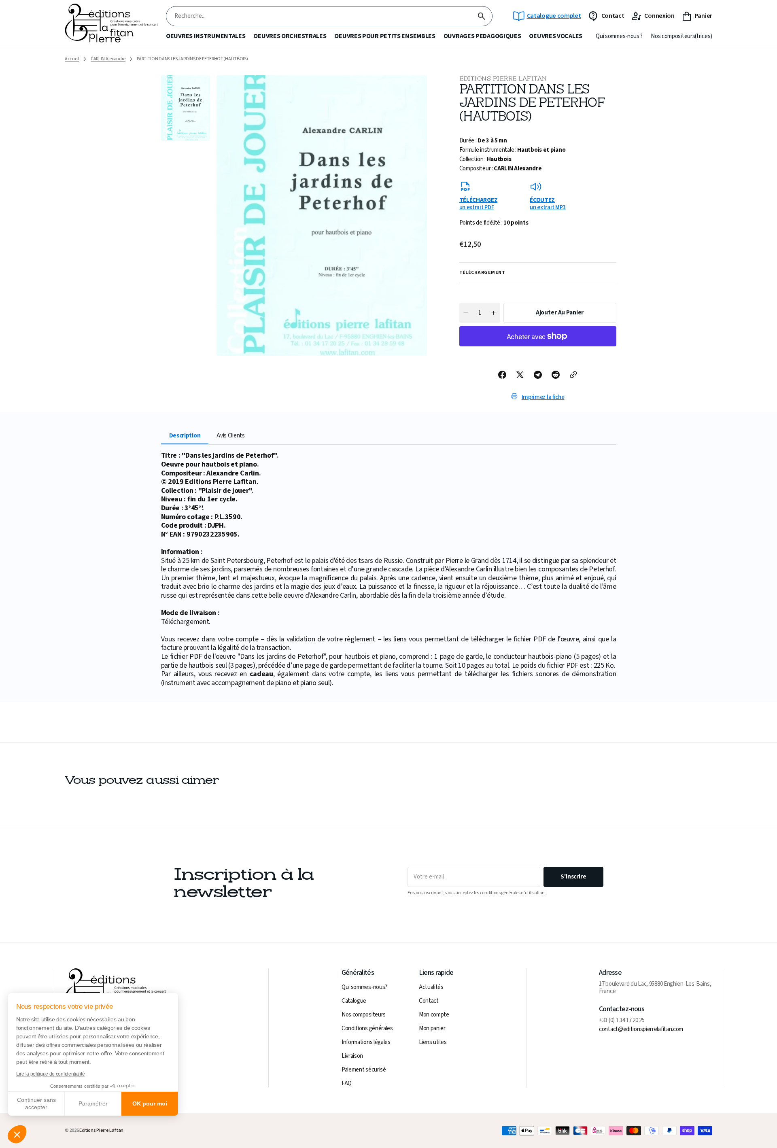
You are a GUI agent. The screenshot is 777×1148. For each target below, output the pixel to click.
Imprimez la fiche (543, 397)
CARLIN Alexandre (108, 59)
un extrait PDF (478, 203)
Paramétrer (93, 1103)
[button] (17, 1134)
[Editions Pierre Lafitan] (111, 23)
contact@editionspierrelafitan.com (641, 1029)
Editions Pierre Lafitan (101, 1130)
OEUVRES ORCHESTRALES (289, 36)
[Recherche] (481, 16)
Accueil (72, 59)
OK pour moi (149, 1103)
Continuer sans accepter (36, 1103)
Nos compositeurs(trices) (681, 36)
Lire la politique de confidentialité (50, 1074)
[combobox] (318, 16)
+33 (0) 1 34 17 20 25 (622, 1020)
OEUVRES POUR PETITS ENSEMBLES (384, 36)
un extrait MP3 (548, 203)
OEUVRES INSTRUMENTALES (205, 36)
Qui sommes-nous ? (619, 36)
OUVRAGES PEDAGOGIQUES (482, 36)
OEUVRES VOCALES (555, 36)
